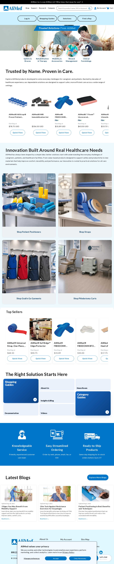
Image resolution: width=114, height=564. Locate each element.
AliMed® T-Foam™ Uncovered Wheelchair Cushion (87, 115)
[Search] (89, 8)
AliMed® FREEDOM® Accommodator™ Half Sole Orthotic (63, 115)
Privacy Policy (68, 552)
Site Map (85, 539)
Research (42, 8)
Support (34, 8)
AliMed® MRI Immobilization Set (40, 115)
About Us (44, 539)
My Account (66, 539)
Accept (56, 558)
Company (51, 8)
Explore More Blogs (97, 477)
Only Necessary (80, 558)
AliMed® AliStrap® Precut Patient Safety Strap (17, 115)
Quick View (18, 133)
